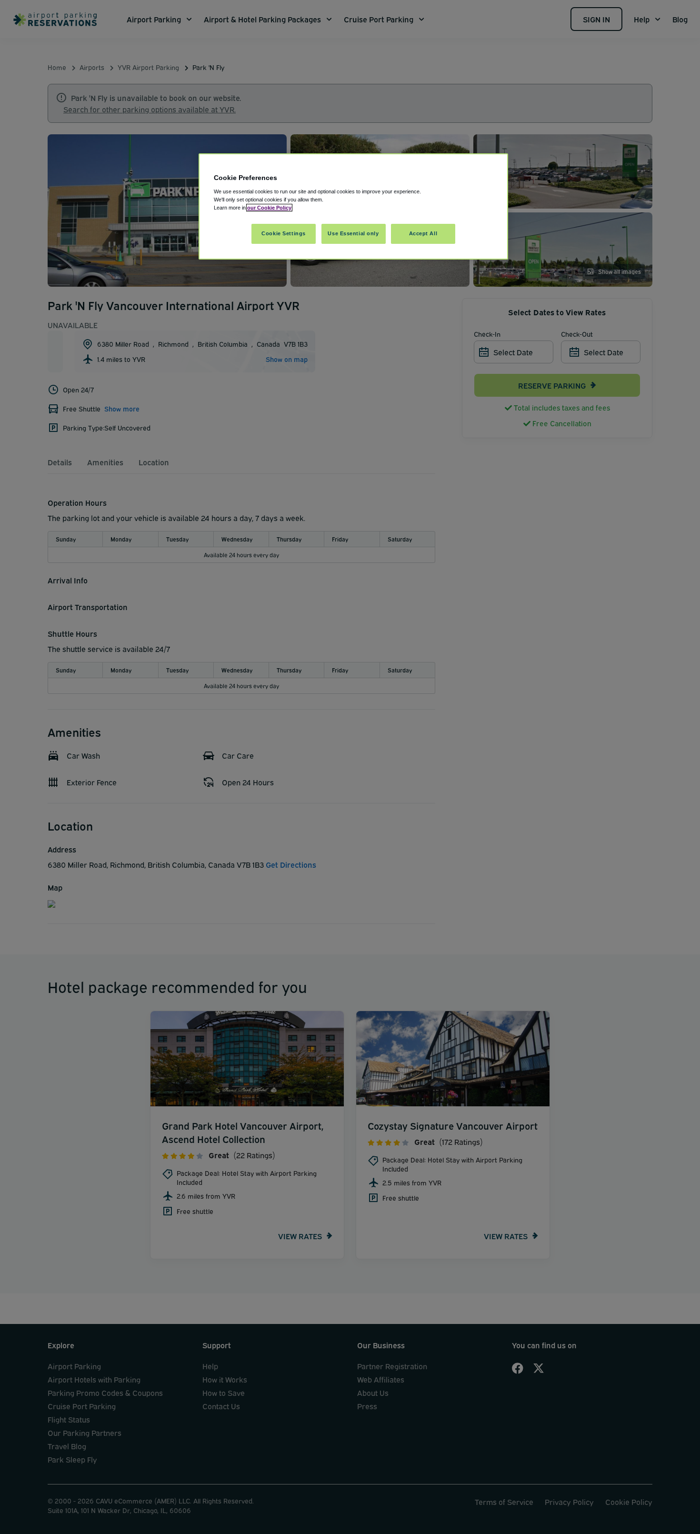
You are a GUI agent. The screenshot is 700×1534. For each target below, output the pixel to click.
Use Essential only (353, 233)
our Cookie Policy (269, 208)
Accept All (423, 233)
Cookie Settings (283, 233)
